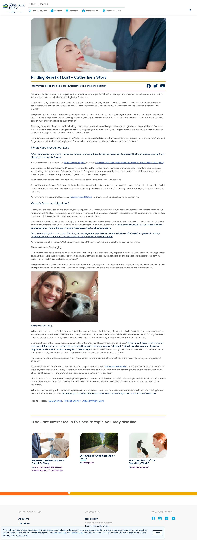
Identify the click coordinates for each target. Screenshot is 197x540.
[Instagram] (160, 518)
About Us (23, 518)
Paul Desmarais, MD (140, 467)
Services (58, 11)
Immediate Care (113, 11)
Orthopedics (88, 462)
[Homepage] (14, 7)
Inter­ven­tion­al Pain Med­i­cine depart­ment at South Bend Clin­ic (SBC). (129, 162)
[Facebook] (153, 518)
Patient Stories (72, 400)
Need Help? (91, 518)
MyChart (32, 4)
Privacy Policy (60, 533)
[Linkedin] (166, 518)
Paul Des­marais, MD (74, 162)
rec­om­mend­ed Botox (81, 196)
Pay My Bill (44, 4)
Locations (73, 11)
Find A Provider (39, 11)
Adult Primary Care (93, 400)
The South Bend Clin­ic (115, 366)
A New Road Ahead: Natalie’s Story (97, 457)
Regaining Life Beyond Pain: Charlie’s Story (48, 462)
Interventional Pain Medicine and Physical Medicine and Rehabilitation (68, 85)
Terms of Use (77, 533)
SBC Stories (55, 400)
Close (157, 533)
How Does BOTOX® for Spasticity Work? (142, 462)
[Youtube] (173, 519)
